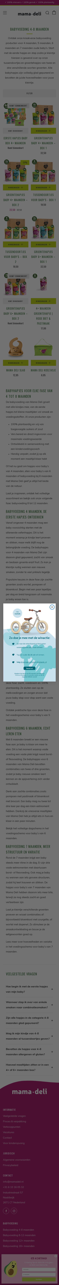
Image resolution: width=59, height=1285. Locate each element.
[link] (29, 642)
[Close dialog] (52, 607)
